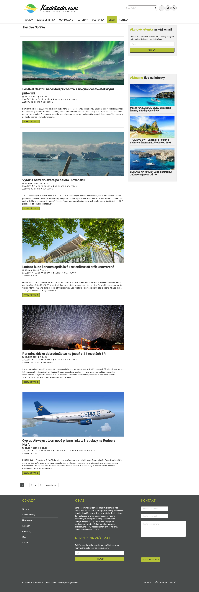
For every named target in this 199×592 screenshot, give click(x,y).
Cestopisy (98, 19)
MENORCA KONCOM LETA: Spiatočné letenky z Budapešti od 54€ (150, 109)
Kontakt (124, 19)
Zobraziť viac (30, 121)
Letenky (83, 19)
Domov (29, 19)
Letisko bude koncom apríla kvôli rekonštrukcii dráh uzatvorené (68, 267)
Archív (173, 582)
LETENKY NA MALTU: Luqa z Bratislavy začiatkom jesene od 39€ (151, 173)
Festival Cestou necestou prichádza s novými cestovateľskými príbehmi (68, 91)
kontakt (164, 582)
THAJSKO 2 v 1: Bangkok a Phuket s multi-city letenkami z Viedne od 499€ (150, 141)
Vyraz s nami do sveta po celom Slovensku (53, 180)
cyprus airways (87, 451)
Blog (112, 19)
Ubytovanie (66, 19)
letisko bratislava (65, 273)
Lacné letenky (46, 19)
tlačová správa (43, 99)
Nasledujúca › (51, 485)
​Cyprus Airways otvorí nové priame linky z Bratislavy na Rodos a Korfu (68, 443)
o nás (155, 582)
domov (147, 582)
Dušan (34, 276)
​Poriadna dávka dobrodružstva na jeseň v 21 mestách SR (64, 354)
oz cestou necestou (66, 99)
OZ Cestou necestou (42, 102)
